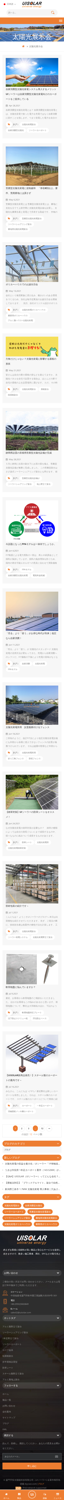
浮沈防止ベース (40, 1018)
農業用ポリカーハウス (18, 315)
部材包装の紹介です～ (17, 905)
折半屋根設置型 (9, 1361)
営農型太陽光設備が (31, 478)
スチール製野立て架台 (13, 1373)
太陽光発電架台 (29, 124)
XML (4, 1429)
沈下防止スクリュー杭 (18, 1018)
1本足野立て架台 (10, 1338)
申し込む (32, 1465)
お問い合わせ (8, 1405)
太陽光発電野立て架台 (43, 937)
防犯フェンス (35, 758)
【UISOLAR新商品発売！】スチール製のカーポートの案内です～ (31, 1078)
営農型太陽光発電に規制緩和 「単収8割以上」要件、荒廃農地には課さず (32, 191)
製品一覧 (6, 1399)
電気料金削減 (39, 575)
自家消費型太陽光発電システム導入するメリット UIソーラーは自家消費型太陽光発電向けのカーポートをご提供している (31, 94)
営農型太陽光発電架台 (32, 218)
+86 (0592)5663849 (20, 1304)
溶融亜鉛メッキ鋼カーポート (21, 1111)
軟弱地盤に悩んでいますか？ (21, 987)
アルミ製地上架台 (11, 1379)
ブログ (7, 1149)
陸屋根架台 (13, 394)
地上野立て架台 (44, 484)
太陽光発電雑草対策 (17, 848)
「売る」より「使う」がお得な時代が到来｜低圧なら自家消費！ (31, 636)
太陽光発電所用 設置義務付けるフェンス (27, 727)
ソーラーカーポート (38, 130)
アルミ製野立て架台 (12, 1326)
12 (42, 1128)
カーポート (27, 1105)
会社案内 (6, 1411)
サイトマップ (8, 1417)
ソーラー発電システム (18, 937)
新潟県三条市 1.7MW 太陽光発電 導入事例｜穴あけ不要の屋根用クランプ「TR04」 (33, 1189)
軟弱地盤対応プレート (32, 1012)
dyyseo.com (31, 1483)
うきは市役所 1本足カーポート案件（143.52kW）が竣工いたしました (33, 1170)
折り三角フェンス (16, 758)
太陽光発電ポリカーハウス (34, 309)
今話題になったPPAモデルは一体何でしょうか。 (31, 544)
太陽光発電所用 (29, 752)
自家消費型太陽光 (16, 130)
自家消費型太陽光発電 (18, 575)
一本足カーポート (45, 1105)
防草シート (27, 842)
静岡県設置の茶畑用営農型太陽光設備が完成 (29, 452)
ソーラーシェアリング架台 (20, 224)
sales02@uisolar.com (21, 1312)
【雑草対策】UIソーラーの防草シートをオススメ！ (30, 814)
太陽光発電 (40, 663)
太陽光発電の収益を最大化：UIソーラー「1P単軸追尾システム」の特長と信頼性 (33, 1163)
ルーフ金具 (7, 1350)
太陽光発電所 (43, 842)
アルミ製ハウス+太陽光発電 (20, 320)
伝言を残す (32, 1494)
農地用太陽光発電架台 (18, 229)
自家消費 (26, 663)
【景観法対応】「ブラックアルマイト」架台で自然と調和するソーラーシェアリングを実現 (33, 1182)
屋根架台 (45, 389)
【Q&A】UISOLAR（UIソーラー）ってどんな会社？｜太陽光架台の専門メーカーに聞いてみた (33, 1176)
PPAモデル (26, 569)
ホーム (5, 1394)
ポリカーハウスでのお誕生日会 (22, 284)
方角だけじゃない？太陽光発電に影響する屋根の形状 (31, 361)
